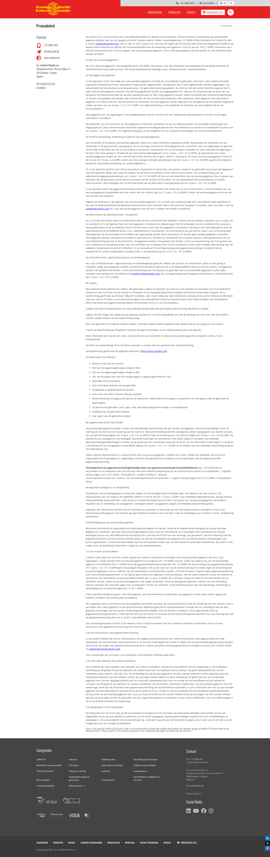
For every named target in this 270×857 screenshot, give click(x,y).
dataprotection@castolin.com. (105, 648)
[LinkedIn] (188, 810)
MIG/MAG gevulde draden (146, 759)
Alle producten (76, 785)
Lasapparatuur (140, 771)
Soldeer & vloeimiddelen (145, 765)
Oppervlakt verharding (111, 765)
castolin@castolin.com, (107, 43)
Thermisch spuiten (45, 771)
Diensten (73, 759)
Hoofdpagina (155, 12)
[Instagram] (211, 810)
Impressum (130, 842)
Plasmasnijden (43, 780)
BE (225, 3)
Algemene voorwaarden (91, 842)
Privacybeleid (113, 842)
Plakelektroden (108, 759)
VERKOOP (41, 759)
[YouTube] (196, 810)
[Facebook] (203, 810)
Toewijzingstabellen (45, 785)
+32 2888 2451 (187, 3)
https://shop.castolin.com (153, 351)
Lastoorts (105, 771)
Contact (191, 12)
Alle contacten (193, 793)
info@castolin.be (51, 51)
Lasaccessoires (108, 780)
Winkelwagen (214, 12)
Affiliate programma (149, 842)
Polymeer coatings (77, 771)
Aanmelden (209, 3)
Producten (174, 12)
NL (231, 3)
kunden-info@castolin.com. (146, 273)
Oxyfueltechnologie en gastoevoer (79, 778)
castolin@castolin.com (97, 208)
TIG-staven (74, 765)
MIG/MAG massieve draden (49, 765)
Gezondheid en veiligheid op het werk (147, 778)
